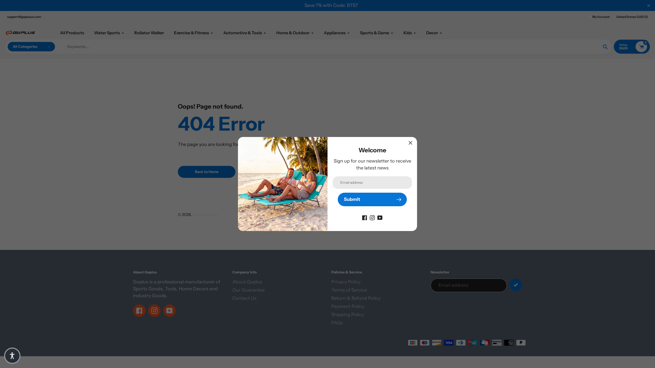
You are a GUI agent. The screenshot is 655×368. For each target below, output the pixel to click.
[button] (12, 356)
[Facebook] (364, 217)
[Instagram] (372, 217)
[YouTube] (380, 217)
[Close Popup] (410, 143)
